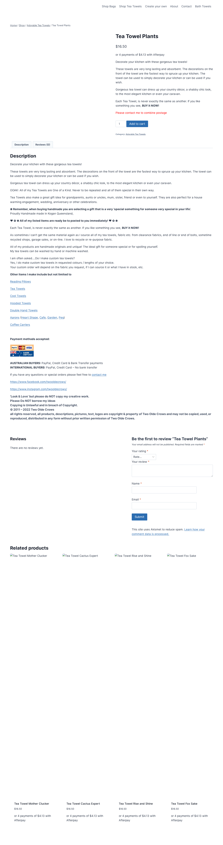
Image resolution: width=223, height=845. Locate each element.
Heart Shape (29, 317)
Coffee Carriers (20, 324)
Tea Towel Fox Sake (184, 803)
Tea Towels (17, 288)
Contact (186, 6)
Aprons (14, 317)
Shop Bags (109, 6)
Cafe (43, 317)
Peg (61, 317)
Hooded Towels (20, 303)
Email (136, 499)
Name (137, 483)
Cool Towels (18, 296)
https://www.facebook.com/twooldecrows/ (38, 381)
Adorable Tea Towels (136, 134)
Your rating (140, 451)
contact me (99, 374)
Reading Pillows (20, 281)
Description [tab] (22, 144)
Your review (140, 461)
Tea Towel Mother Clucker (31, 803)
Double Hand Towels (24, 310)
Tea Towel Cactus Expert (83, 803)
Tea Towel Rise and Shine (136, 803)
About (174, 6)
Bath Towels (203, 6)
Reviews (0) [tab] (42, 144)
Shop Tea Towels (130, 6)
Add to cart (137, 123)
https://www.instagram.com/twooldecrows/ (38, 389)
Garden (52, 317)
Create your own (156, 6)
